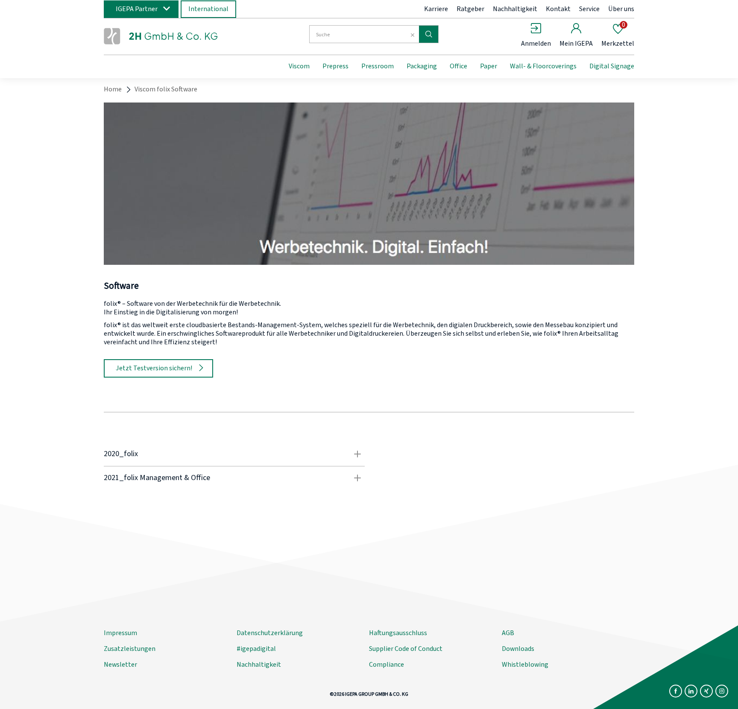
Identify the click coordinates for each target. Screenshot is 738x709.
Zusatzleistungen (129, 648)
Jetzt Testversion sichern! (154, 368)
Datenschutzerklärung (270, 633)
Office (458, 66)
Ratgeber (470, 9)
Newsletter (120, 664)
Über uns (621, 9)
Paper (488, 66)
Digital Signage (611, 66)
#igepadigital (256, 648)
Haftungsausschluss (398, 633)
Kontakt (558, 9)
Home (113, 89)
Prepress (335, 66)
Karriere (436, 9)
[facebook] (675, 691)
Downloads (518, 648)
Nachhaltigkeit (515, 9)
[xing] (706, 691)
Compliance (386, 664)
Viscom (299, 66)
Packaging (422, 66)
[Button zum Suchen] (428, 34)
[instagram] (721, 691)
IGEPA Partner (137, 9)
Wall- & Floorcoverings (543, 66)
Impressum (120, 633)
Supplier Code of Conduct (405, 648)
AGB (508, 633)
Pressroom (377, 66)
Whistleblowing (525, 664)
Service (589, 9)
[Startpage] (174, 35)
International (208, 9)
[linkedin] (691, 691)
